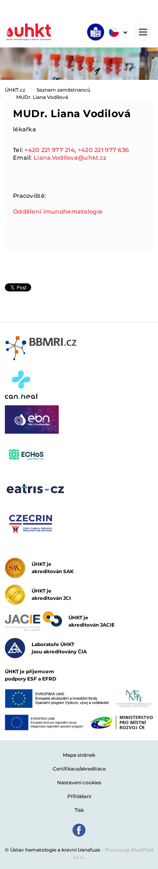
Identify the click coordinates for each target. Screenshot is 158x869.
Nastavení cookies (79, 782)
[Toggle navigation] (143, 32)
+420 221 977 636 (103, 150)
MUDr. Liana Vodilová (42, 97)
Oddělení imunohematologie (57, 211)
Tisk (79, 810)
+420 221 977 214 (49, 150)
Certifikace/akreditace (79, 769)
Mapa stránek (79, 755)
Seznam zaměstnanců (63, 90)
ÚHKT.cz (15, 90)
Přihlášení (79, 796)
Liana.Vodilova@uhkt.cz (70, 157)
